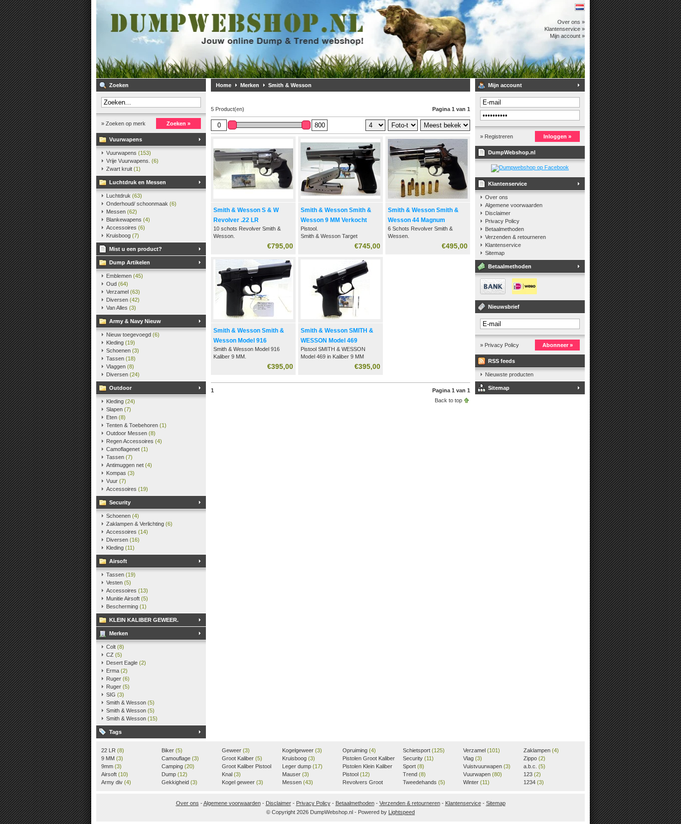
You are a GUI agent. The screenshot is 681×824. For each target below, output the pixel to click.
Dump (174, 774)
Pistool (356, 774)
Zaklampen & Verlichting (139, 524)
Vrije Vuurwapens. (132, 161)
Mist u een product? (135, 249)
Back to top (448, 400)
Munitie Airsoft (127, 598)
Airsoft (118, 561)
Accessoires (125, 228)
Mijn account (505, 85)
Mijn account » (567, 36)
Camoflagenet (127, 449)
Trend (414, 774)
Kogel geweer (242, 782)
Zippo (534, 758)
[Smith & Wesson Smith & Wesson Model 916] (253, 320)
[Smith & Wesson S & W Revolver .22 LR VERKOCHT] (253, 199)
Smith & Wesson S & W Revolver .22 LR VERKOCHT (246, 220)
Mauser (295, 774)
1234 (533, 782)
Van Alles (121, 308)
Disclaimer (498, 213)
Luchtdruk (124, 196)
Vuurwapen (482, 774)
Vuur (116, 481)
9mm (111, 766)
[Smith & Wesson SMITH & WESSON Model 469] (340, 320)
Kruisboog (122, 235)
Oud (117, 284)
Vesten (118, 583)
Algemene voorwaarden (513, 205)
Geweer (236, 750)
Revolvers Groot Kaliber (362, 782)
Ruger (118, 679)
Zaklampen (541, 750)
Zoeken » (178, 123)
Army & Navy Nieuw (135, 321)
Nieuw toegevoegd (133, 335)
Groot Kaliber (242, 758)
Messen (121, 212)
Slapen (118, 409)
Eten (116, 417)
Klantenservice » (564, 29)
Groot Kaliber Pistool (246, 766)
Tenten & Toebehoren (136, 425)
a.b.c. (534, 766)
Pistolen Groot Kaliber (368, 758)
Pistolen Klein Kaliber (367, 766)
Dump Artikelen (129, 262)
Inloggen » (557, 136)
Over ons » (571, 22)
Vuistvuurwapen (487, 766)
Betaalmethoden (504, 229)
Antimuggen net (129, 465)
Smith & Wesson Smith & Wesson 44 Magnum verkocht (423, 220)
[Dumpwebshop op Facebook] (530, 167)
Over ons (496, 197)
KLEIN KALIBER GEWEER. (143, 620)
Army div (116, 782)
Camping (178, 766)
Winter (476, 782)
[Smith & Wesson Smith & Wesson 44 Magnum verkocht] (427, 199)
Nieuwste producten (509, 374)
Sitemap (495, 253)
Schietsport (424, 750)
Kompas (120, 473)
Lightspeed (401, 812)
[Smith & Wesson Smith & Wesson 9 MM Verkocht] (340, 199)
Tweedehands (424, 782)
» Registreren (496, 136)
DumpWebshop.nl (228, 39)
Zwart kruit (123, 169)
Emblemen (124, 276)
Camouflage (180, 758)
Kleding (120, 343)
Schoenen (122, 350)
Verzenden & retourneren (515, 237)
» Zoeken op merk (123, 123)
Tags (115, 732)
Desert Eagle (126, 663)
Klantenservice (507, 184)
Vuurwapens (125, 139)
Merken (118, 633)
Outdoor (120, 388)
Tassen (121, 358)
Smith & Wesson (130, 703)
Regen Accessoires (134, 441)
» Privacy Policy (499, 345)
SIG (115, 695)
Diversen (123, 300)
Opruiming (359, 750)
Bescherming (126, 606)
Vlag (472, 758)
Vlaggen (120, 366)
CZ (114, 655)
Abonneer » (557, 345)
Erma (117, 671)
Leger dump (302, 766)
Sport (413, 766)
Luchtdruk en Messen (137, 182)
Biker (172, 750)
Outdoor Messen (131, 433)
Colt (115, 647)
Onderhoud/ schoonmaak (141, 204)
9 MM (112, 758)
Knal (231, 774)
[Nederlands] (580, 7)
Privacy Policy (502, 221)
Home (223, 85)
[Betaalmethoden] (506, 292)
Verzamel (123, 292)
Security (120, 502)
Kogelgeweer (302, 750)
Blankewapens (128, 220)
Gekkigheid (179, 782)
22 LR (112, 750)
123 (532, 774)
